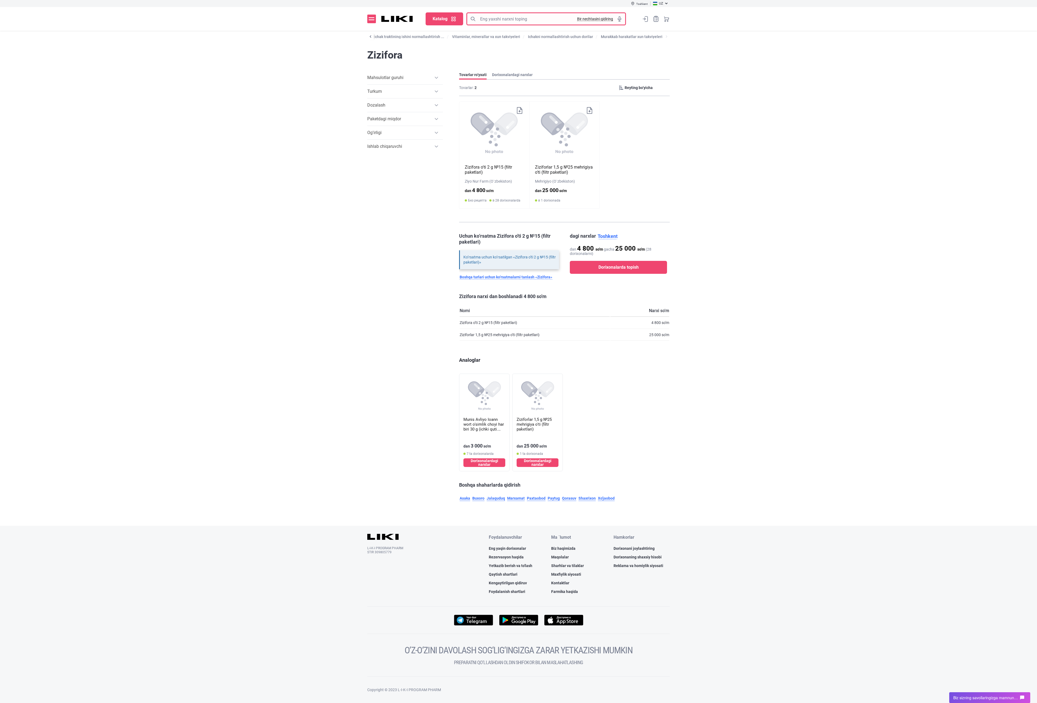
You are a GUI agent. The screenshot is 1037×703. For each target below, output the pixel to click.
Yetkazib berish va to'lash (510, 566)
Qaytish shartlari (503, 574)
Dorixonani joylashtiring (634, 548)
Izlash (472, 18)
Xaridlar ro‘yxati (656, 18)
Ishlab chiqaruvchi (384, 146)
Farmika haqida (564, 591)
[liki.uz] (397, 19)
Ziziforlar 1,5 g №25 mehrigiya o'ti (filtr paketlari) (564, 170)
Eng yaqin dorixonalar (507, 548)
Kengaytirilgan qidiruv (508, 583)
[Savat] (666, 18)
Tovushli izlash (619, 19)
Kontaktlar (560, 583)
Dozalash (376, 105)
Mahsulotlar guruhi (385, 77)
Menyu (371, 19)
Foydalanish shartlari (507, 591)
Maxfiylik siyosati (566, 574)
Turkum (374, 91)
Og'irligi (374, 132)
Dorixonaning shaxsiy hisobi (638, 557)
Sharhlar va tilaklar (567, 566)
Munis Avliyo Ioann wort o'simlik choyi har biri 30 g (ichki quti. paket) (483, 424)
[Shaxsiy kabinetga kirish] (645, 18)
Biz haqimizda (563, 548)
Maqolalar (560, 557)
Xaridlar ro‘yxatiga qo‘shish (519, 110)
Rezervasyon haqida (506, 557)
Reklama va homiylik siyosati (638, 566)
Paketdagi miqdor (384, 118)
